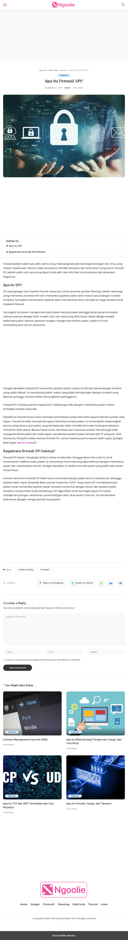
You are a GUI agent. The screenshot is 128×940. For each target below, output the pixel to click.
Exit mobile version (64, 935)
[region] (64, 34)
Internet (64, 75)
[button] (6, 4)
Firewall (45, 570)
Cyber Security (26, 570)
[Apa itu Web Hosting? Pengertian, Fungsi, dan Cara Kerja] (95, 713)
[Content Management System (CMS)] (32, 713)
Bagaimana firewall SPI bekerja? (27, 251)
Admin (67, 88)
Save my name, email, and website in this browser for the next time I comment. (43, 659)
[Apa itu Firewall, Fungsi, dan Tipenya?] (95, 777)
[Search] (123, 4)
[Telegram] (120, 583)
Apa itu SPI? (15, 245)
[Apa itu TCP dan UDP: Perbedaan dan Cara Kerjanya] (32, 777)
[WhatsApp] (101, 583)
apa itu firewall (26, 443)
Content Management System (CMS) (25, 739)
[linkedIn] (111, 583)
